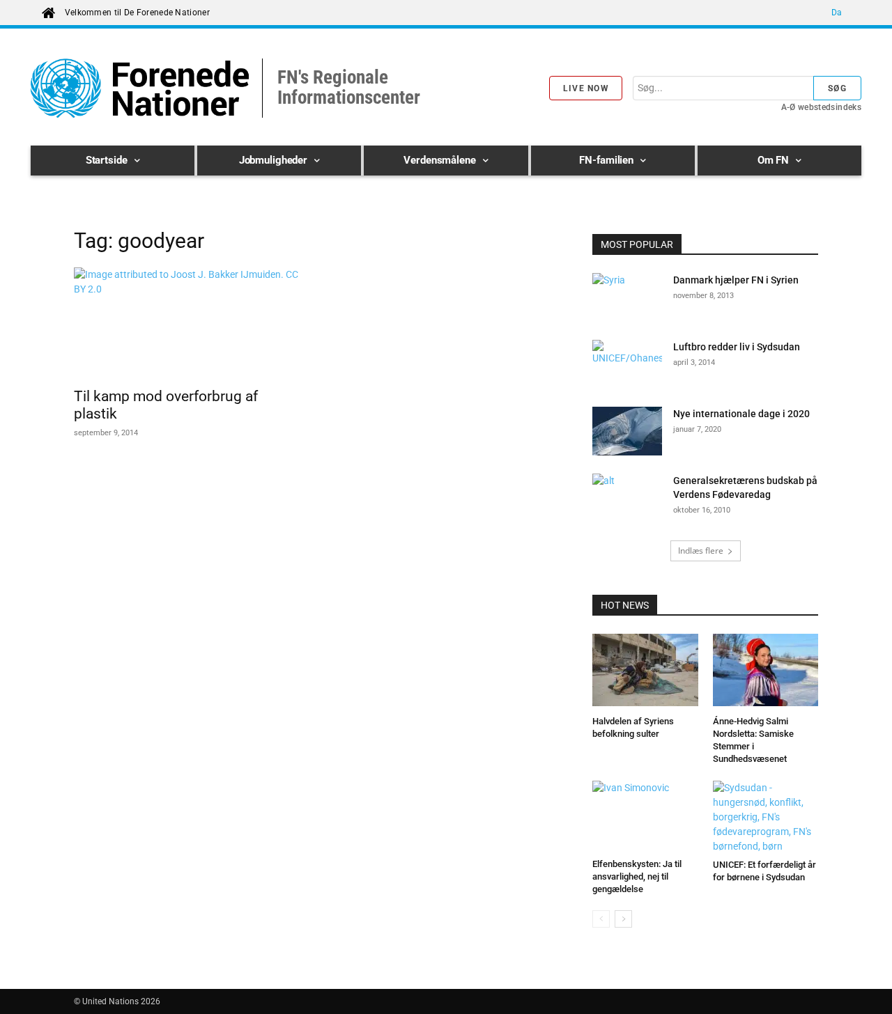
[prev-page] (601, 919)
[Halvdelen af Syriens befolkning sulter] (645, 672)
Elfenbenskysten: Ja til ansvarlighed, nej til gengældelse (637, 876)
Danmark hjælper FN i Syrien (736, 280)
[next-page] (623, 919)
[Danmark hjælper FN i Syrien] (627, 297)
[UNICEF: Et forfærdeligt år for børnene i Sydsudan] (766, 817)
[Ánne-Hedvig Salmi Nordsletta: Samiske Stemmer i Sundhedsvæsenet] (766, 672)
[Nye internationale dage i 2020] (627, 433)
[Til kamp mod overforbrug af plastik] (187, 323)
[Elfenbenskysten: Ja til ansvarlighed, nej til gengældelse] (645, 817)
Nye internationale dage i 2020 (741, 413)
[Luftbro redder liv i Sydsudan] (627, 364)
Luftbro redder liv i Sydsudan (736, 346)
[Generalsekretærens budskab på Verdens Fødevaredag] (627, 498)
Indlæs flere (700, 550)
